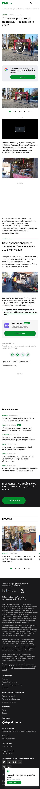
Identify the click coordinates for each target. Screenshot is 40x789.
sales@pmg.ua (7, 753)
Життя (4, 425)
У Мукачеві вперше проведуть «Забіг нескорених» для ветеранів (17, 448)
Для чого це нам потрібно (13, 779)
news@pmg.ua (7, 746)
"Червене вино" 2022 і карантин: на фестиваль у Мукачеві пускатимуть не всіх (20, 312)
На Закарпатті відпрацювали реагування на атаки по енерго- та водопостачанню (20, 469)
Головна (4, 9)
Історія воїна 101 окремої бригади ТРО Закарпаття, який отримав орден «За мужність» (18, 459)
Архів (4, 710)
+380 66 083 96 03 (8, 739)
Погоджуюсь (14, 782)
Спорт (4, 444)
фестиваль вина (24, 361)
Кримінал (5, 415)
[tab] (10, 111)
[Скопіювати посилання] (27, 354)
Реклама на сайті (8, 696)
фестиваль (6, 361)
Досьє (4, 713)
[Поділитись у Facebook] (12, 354)
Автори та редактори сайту (12, 685)
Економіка (5, 434)
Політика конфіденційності (11, 699)
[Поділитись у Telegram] (17, 354)
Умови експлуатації (9, 702)
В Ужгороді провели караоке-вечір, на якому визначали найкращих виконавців (18, 559)
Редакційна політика (9, 682)
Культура (12, 9)
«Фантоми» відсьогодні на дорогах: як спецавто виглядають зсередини (16, 429)
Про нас (5, 679)
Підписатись (20, 333)
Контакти (5, 688)
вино (14, 361)
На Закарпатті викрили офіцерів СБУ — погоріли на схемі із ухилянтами (18, 419)
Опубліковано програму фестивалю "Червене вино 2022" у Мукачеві (18, 246)
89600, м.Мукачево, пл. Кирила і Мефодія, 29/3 (19, 731)
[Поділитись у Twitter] (22, 354)
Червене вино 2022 (9, 365)
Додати (22, 77)
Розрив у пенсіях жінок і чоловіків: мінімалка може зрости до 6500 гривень (18, 439)
